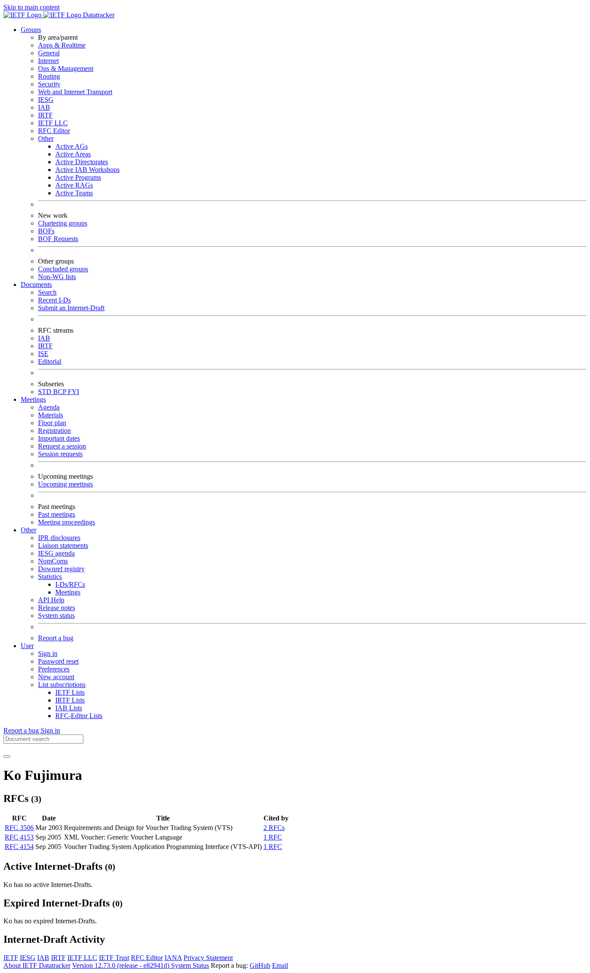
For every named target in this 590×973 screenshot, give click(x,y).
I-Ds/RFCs (70, 584)
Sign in (47, 653)
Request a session (62, 446)
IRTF (45, 115)
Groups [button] (31, 29)
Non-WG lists (57, 276)
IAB (44, 107)
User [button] (27, 645)
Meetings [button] (33, 399)
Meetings (67, 592)
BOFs (46, 231)
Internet (48, 60)
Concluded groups (63, 269)
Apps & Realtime (62, 45)
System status (56, 615)
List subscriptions (62, 684)
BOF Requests (58, 238)
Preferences (54, 669)
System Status (190, 965)
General (49, 53)
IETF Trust (114, 957)
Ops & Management (65, 68)
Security (49, 84)
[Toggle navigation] (6, 756)
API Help (51, 600)
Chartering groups (62, 223)
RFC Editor (54, 130)
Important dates (59, 438)
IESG (46, 99)
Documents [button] (36, 284)
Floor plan (52, 422)
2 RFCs (274, 827)
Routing (49, 76)
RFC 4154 (19, 846)
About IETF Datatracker (36, 965)
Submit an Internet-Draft (71, 308)
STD (45, 391)
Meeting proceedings (66, 522)
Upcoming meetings (65, 484)
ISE (43, 353)
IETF (10, 957)
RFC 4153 (19, 837)
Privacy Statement (208, 957)
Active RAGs (74, 185)
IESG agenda (56, 553)
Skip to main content (31, 7)
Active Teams (74, 193)
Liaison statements (63, 545)
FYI (73, 391)
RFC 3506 (19, 827)
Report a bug (55, 638)
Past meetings (56, 514)
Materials (50, 415)
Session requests (60, 454)
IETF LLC (53, 123)
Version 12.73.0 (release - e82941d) (121, 965)
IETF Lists (70, 692)
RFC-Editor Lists (78, 715)
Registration (54, 430)
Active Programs (78, 177)
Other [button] (28, 530)
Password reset (58, 661)
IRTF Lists (70, 700)
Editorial (49, 361)
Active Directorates (81, 161)
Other (46, 138)
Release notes (56, 607)
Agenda (49, 407)
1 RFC (272, 837)
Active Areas (73, 154)
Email (280, 965)
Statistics (50, 576)
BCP (60, 391)
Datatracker (97, 15)
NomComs (53, 561)
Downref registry (61, 568)
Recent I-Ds (54, 300)
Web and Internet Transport (75, 91)
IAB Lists (68, 708)
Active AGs (71, 146)
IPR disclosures (59, 537)
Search (47, 292)
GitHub (260, 965)
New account (56, 676)
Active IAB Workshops (87, 169)
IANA (173, 957)
